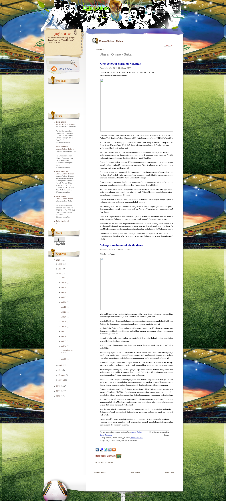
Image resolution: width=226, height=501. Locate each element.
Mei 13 (63, 359)
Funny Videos (145, 496)
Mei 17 (63, 331)
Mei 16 (63, 336)
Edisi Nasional (62, 221)
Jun (59, 269)
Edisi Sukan (96, 8)
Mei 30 (63, 282)
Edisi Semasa (62, 147)
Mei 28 (63, 292)
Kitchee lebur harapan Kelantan (120, 63)
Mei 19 (63, 322)
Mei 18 (63, 327)
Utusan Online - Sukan (64, 199)
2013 (58, 260)
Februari (61, 375)
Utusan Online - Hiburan (65, 174)
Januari (61, 380)
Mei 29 (63, 287)
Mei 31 (63, 278)
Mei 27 (63, 297)
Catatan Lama (169, 472)
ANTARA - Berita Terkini (65, 124)
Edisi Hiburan (62, 171)
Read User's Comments (107, 456)
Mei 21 (63, 312)
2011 (58, 391)
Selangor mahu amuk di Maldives (121, 245)
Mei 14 (63, 346)
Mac (60, 370)
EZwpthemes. (142, 494)
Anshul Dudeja (132, 496)
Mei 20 (63, 317)
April (60, 365)
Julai (60, 264)
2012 (58, 386)
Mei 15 (63, 341)
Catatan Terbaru (100, 472)
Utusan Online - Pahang (65, 149)
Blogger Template (107, 496)
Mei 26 (63, 302)
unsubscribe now (136, 438)
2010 (58, 396)
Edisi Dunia (61, 122)
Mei (59, 274)
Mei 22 (63, 307)
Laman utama (135, 472)
